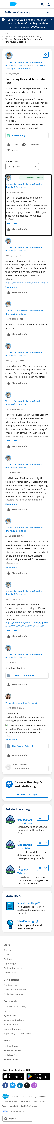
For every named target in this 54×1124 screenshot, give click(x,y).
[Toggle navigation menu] (48, 12)
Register (37, 23)
